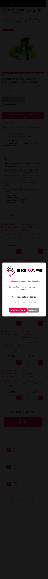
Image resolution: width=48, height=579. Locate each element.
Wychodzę (33, 310)
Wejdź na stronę (18, 310)
